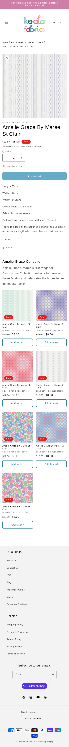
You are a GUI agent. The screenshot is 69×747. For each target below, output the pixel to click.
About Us (11, 560)
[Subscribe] (52, 674)
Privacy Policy (14, 646)
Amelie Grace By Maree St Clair (27, 42)
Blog (8, 582)
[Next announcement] (63, 4)
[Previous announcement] (5, 4)
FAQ (8, 575)
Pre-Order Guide (15, 589)
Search (10, 597)
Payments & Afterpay (17, 632)
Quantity (6, 151)
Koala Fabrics (29, 742)
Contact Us (12, 568)
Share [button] (9, 247)
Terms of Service (15, 653)
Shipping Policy (14, 624)
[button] (6, 23)
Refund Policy (14, 639)
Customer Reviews (16, 604)
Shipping (18, 146)
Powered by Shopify (44, 742)
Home (5, 42)
